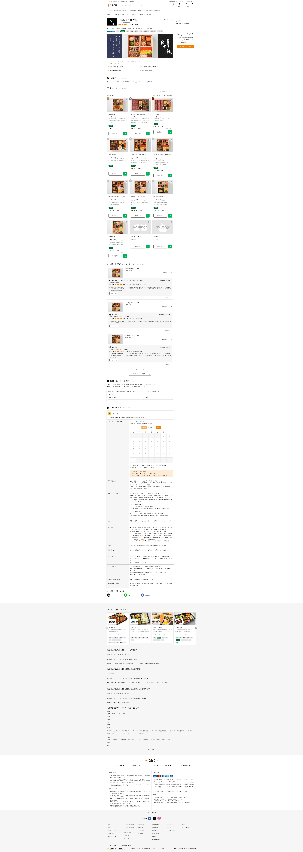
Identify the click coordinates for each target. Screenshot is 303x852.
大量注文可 (130, 663)
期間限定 (120, 663)
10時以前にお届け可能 (144, 663)
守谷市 (123, 713)
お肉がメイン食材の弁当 (123, 654)
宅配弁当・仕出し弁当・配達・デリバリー (118, 10)
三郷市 (123, 734)
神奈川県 (137, 385)
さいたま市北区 (125, 730)
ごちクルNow (185, 827)
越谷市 (156, 732)
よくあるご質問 (142, 539)
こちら (152, 475)
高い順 (158, 95)
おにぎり (157, 682)
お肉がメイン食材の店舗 (123, 693)
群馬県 (125, 62)
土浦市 (108, 713)
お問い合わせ (184, 765)
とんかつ (129, 682)
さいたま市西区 (117, 730)
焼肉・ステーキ (121, 682)
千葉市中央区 (115, 739)
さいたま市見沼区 (144, 730)
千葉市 (108, 739)
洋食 (112, 682)
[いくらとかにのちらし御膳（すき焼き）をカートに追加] (170, 175)
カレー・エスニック (141, 682)
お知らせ (169, 827)
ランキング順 (152, 95)
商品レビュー (125, 14)
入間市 (170, 732)
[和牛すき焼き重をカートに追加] (125, 174)
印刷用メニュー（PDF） (167, 91)
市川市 (158, 739)
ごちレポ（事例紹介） (172, 830)
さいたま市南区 (180, 730)
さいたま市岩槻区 (111, 732)
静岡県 (115, 63)
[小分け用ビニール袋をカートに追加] (148, 246)
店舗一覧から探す (111, 833)
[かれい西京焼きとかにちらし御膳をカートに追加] (125, 216)
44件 (133, 24)
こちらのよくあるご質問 (136, 488)
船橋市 (163, 739)
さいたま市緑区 (189, 730)
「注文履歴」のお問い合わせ (153, 508)
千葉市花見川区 (122, 739)
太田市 (108, 724)
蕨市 (161, 732)
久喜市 (108, 734)
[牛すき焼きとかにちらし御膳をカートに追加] (148, 216)
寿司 (133, 682)
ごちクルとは (118, 765)
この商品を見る (168, 297)
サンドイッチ (150, 682)
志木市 (179, 732)
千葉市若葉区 (138, 739)
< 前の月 (144, 427)
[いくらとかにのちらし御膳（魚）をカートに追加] (148, 174)
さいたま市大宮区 (134, 730)
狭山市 (142, 732)
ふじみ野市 (134, 734)
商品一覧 (116, 14)
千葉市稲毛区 (131, 739)
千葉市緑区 (145, 739)
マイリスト (193, 1)
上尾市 (147, 732)
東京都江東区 (110, 673)
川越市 (118, 732)
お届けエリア (111, 394)
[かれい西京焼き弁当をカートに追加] (170, 216)
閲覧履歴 (188, 1)
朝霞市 (174, 732)
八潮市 (113, 734)
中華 (115, 682)
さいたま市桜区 (162, 730)
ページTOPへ (150, 812)
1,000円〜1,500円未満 (118, 702)
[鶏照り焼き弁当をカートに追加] (125, 133)
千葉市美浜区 (152, 739)
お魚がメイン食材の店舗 (112, 693)
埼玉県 (128, 62)
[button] (124, 398)
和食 (108, 682)
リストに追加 (166, 19)
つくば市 (118, 713)
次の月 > (158, 427)
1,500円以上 (126, 702)
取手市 (113, 713)
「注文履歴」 (140, 506)
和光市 (184, 732)
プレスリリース (160, 848)
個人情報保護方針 (156, 839)
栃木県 (121, 62)
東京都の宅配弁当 (132, 10)
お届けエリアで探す (112, 830)
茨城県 (117, 62)
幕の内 (162, 682)
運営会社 (154, 830)
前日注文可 (125, 663)
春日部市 (137, 732)
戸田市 (165, 732)
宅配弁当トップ (111, 827)
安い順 (163, 95)
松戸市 (168, 739)
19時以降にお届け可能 (154, 663)
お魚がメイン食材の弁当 (112, 654)
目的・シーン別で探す (112, 836)
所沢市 (127, 732)
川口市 (122, 732)
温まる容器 (136, 663)
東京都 (136, 62)
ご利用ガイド (149, 14)
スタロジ (184, 830)
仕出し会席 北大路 (127, 19)
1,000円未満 (109, 702)
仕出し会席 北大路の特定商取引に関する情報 (141, 579)
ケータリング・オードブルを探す (185, 46)
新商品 (116, 663)
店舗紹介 (109, 14)
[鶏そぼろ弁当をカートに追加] (125, 256)
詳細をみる (115, 133)
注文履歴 (128, 795)
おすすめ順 (169, 95)
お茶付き (109, 663)
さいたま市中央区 (153, 730)
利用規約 (167, 765)
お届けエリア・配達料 (137, 14)
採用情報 (153, 848)
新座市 (189, 732)
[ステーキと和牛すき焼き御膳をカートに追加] (148, 133)
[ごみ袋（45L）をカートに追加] (170, 246)
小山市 (108, 719)
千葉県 (132, 62)
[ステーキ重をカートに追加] (170, 132)
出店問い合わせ (155, 833)
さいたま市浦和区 (171, 730)
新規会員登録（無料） (173, 1)
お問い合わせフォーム (151, 515)
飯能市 (132, 732)
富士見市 (118, 734)
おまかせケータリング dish (128, 838)
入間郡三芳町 (141, 734)
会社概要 (133, 848)
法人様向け (182, 1)
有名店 (113, 663)
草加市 (152, 732)
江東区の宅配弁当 (142, 10)
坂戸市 (128, 734)
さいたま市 (109, 730)
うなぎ (166, 682)
